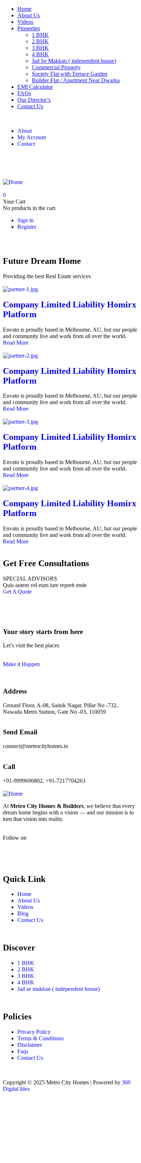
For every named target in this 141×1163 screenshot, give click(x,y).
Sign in (25, 220)
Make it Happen (21, 664)
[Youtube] (51, 850)
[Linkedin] (110, 850)
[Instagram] (51, 162)
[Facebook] (12, 162)
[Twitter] (31, 162)
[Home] (13, 182)
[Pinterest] (70, 162)
